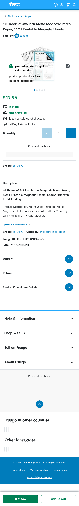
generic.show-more (15, 224)
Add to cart (58, 499)
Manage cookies (39, 470)
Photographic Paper (19, 16)
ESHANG (18, 165)
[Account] (62, 5)
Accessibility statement (39, 477)
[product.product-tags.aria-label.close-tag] (68, 66)
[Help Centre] (56, 5)
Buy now (20, 499)
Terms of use (19, 470)
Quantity (9, 133)
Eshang (24, 35)
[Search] (74, 5)
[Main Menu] (4, 5)
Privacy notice (60, 470)
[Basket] (68, 5)
